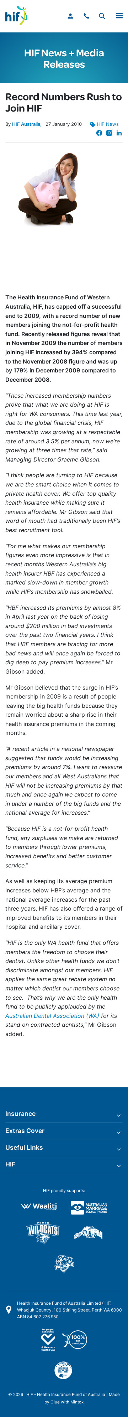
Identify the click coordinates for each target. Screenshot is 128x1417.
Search (102, 16)
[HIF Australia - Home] (19, 16)
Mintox (77, 1402)
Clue (55, 1402)
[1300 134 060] (87, 16)
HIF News (108, 124)
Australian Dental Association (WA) (52, 1015)
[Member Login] (71, 16)
